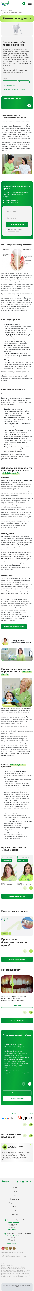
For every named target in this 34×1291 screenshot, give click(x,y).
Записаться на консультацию (14, 626)
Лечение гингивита (10, 82)
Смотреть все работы (17, 1020)
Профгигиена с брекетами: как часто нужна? (14, 942)
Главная (14, 1187)
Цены (14, 1195)
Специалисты (14, 1199)
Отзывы (14, 1207)
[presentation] (25, 888)
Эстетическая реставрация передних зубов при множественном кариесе (13, 998)
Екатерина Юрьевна (24, 884)
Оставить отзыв (17, 1093)
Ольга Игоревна (6, 884)
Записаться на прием (23, 3)
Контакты (15, 1214)
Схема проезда (11, 1243)
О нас (14, 1210)
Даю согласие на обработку (15, 230)
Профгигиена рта (9, 86)
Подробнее (17, 1005)
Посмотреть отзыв (10, 1070)
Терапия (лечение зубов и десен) (14, 89)
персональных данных (13, 231)
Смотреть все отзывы (17, 1098)
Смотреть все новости (17, 959)
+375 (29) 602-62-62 (12, 202)
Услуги (14, 1191)
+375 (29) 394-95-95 (11, 200)
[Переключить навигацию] (30, 3)
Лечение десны (24, 82)
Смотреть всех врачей (17, 896)
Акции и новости (14, 1203)
